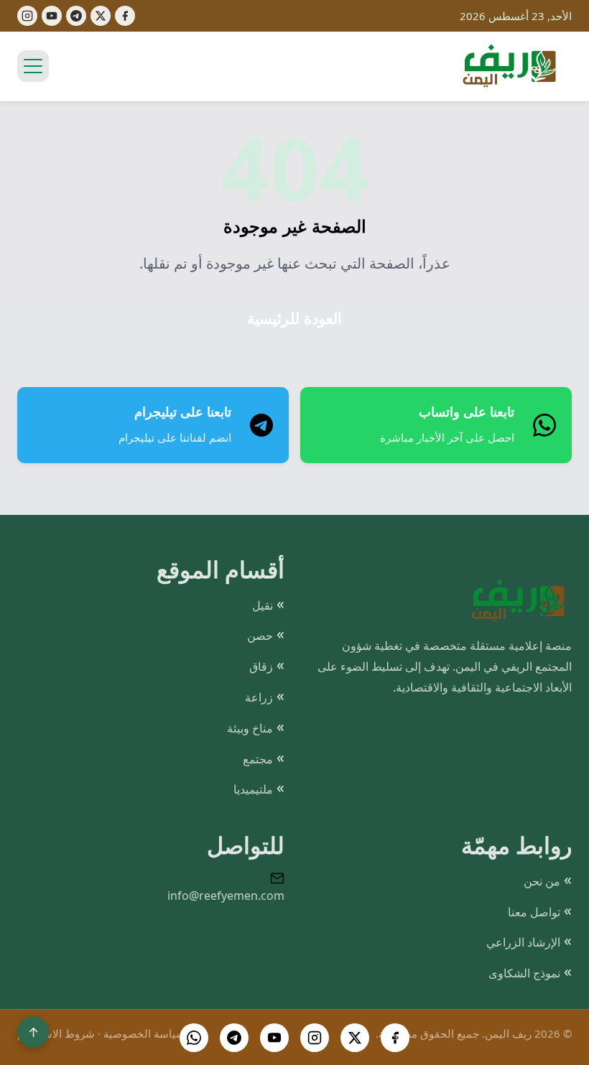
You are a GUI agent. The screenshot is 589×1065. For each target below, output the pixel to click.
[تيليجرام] (76, 16)
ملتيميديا (253, 789)
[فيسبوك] (125, 16)
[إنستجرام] (27, 16)
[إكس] (101, 16)
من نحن (542, 881)
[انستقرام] (314, 1037)
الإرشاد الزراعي (523, 942)
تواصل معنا (534, 912)
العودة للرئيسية (294, 318)
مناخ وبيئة (250, 728)
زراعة (259, 697)
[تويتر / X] (354, 1037)
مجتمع (258, 759)
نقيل (262, 605)
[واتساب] (194, 1037)
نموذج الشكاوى (524, 973)
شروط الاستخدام (56, 1033)
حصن (260, 635)
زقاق (261, 666)
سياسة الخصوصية (144, 1033)
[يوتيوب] (52, 16)
